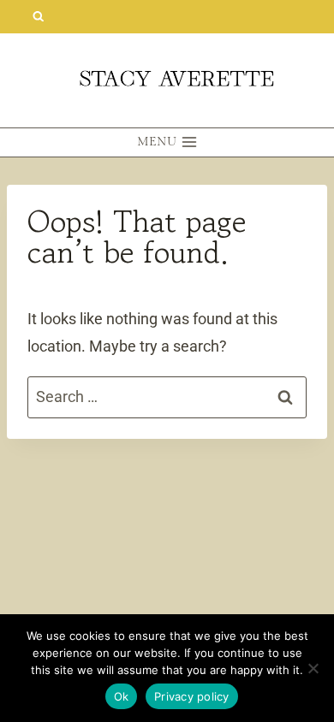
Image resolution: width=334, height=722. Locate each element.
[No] (312, 668)
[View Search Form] (38, 16)
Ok (121, 696)
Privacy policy (192, 696)
